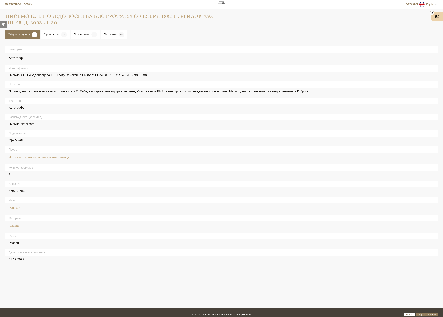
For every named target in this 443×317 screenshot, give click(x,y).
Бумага (14, 226)
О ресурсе (412, 4)
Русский (14, 208)
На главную (13, 4)
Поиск (28, 4)
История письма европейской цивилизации (40, 157)
